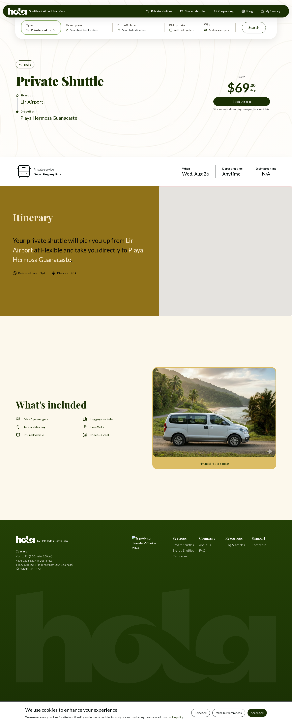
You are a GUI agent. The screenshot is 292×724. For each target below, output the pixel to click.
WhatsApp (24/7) (30, 569)
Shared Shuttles (183, 550)
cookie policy (176, 717)
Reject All (201, 712)
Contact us (259, 545)
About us (205, 545)
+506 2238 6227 (26, 560)
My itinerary (273, 11)
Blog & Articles (235, 545)
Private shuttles (161, 11)
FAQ (202, 550)
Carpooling (226, 11)
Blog (249, 11)
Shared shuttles (195, 11)
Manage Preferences (229, 712)
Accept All (257, 712)
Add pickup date (184, 30)
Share (27, 64)
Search (253, 27)
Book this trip (241, 101)
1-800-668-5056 (26, 564)
